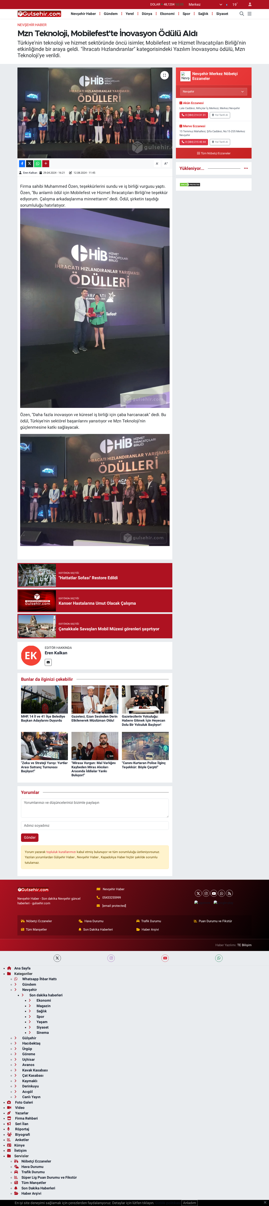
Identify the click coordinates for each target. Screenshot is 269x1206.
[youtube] (165, 958)
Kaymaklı (29, 1081)
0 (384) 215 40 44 (195, 141)
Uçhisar (28, 1059)
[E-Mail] (48, 662)
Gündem (111, 14)
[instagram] (111, 958)
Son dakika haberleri (46, 995)
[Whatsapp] (221, 893)
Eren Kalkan (30, 172)
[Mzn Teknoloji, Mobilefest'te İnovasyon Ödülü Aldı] (94, 112)
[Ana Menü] (250, 14)
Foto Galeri (23, 1102)
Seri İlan (21, 1124)
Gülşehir (28, 1038)
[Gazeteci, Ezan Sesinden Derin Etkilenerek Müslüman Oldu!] (94, 699)
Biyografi (22, 1134)
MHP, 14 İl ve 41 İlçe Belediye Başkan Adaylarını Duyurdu (43, 718)
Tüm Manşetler (36, 929)
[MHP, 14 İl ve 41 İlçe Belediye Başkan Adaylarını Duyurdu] (44, 699)
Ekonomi (167, 14)
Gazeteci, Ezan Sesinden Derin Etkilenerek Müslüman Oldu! (94, 718)
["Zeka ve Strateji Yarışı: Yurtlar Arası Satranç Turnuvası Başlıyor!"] (44, 746)
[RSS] (229, 893)
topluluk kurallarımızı (61, 852)
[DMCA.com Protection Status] (189, 184)
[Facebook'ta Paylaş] (22, 163)
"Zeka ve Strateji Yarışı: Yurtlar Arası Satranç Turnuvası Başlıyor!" (44, 767)
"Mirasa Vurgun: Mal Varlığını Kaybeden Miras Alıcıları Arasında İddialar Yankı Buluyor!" (93, 769)
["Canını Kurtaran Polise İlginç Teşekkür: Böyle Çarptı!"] (145, 746)
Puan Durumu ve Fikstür (215, 921)
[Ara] (242, 14)
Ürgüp (26, 1049)
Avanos (27, 1065)
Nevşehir (29, 990)
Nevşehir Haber (83, 14)
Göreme (28, 1054)
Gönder (30, 837)
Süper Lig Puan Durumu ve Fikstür (49, 1177)
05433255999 (111, 897)
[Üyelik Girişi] (248, 4)
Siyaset (222, 14)
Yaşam (41, 1022)
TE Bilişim (244, 945)
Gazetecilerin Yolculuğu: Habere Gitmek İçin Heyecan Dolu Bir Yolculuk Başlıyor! (143, 720)
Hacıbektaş (31, 1043)
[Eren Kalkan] (31, 655)
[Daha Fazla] (45, 163)
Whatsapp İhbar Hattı (39, 979)
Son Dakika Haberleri (98, 929)
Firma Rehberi (26, 1118)
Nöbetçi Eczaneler (39, 921)
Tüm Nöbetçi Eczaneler (216, 153)
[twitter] (57, 958)
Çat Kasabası (32, 1075)
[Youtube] (213, 893)
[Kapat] (266, 1202)
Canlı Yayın (31, 1097)
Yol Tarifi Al (221, 115)
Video (19, 1108)
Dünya (147, 14)
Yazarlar (21, 1113)
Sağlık (203, 14)
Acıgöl (27, 1092)
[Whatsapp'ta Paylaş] (37, 163)
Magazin (43, 1006)
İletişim (20, 1150)
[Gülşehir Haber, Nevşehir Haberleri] (39, 13)
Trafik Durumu (151, 921)
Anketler (21, 1140)
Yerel (130, 14)
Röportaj (21, 1129)
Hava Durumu (93, 921)
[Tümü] (246, 168)
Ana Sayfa (22, 968)
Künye (19, 1145)
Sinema (42, 1032)
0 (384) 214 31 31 (195, 115)
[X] (198, 893)
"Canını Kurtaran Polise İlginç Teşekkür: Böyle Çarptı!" (144, 765)
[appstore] (202, 902)
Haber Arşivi (150, 929)
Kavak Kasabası (34, 1070)
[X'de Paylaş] (29, 163)
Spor (186, 14)
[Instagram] (206, 893)
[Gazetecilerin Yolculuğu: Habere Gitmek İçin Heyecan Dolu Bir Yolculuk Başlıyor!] (145, 699)
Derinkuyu (30, 1086)
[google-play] (223, 902)
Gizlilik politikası (168, 1203)
